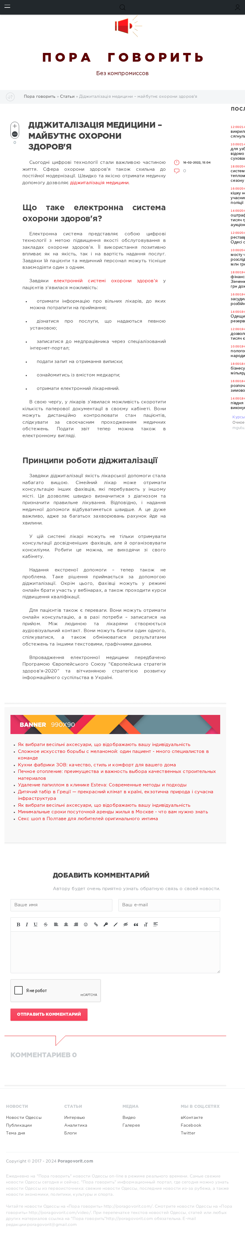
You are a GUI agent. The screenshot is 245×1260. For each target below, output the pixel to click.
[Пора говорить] (122, 26)
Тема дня (15, 1133)
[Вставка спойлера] (156, 924)
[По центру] (66, 924)
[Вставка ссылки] (96, 924)
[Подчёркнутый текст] (36, 924)
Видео (129, 1117)
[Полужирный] (18, 924)
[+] (15, 126)
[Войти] (237, 7)
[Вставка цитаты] (136, 924)
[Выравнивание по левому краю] (56, 924)
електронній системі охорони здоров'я (106, 281)
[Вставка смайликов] (86, 924)
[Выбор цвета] (116, 924)
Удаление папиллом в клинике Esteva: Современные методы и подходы (102, 785)
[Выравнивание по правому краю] (76, 924)
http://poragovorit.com (129, 1219)
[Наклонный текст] (27, 924)
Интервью (74, 1117)
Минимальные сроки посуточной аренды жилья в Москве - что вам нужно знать (113, 812)
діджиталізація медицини (99, 183)
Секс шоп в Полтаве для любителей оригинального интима (88, 819)
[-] (15, 134)
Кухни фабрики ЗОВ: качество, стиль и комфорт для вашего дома (97, 765)
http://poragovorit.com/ (128, 1206)
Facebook (191, 1125)
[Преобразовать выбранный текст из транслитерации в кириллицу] (146, 924)
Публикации (19, 1125)
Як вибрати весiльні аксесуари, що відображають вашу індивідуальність (104, 745)
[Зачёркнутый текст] (46, 924)
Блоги (70, 1133)
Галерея (131, 1125)
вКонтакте (192, 1117)
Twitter (188, 1133)
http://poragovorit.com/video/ (60, 1213)
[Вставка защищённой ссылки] (106, 924)
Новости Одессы (24, 1117)
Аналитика (75, 1125)
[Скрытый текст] (126, 924)
